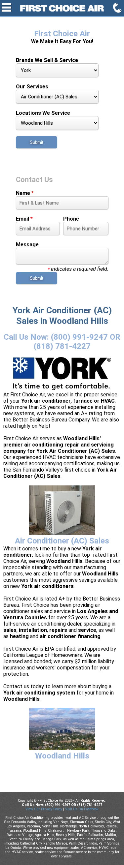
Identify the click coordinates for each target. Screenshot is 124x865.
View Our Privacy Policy (43, 809)
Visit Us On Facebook (82, 809)
